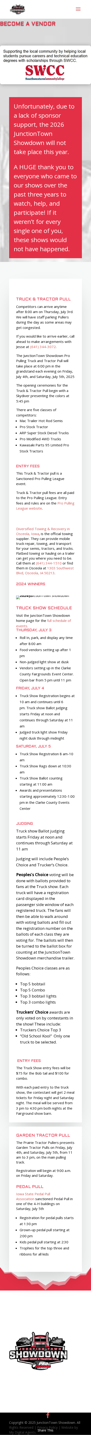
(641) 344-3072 (43, 346)
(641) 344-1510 (49, 563)
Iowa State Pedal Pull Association (33, 1196)
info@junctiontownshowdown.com (40, 1321)
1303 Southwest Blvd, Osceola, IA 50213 (45, 570)
